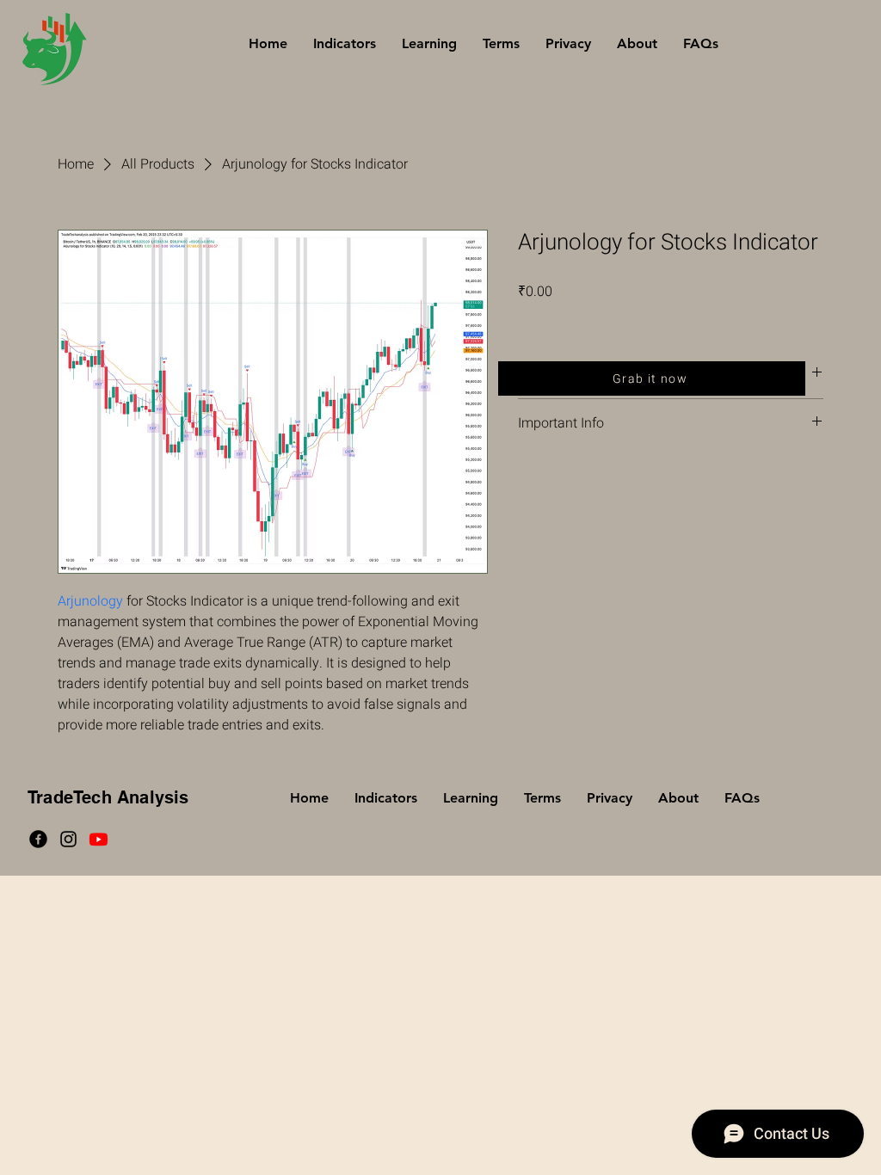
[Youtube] (98, 839)
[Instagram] (68, 839)
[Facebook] (38, 839)
